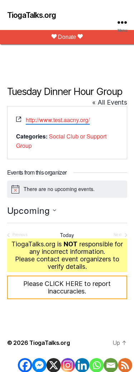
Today (67, 235)
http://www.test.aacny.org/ (58, 120)
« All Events (109, 102)
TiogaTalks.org (31, 15)
